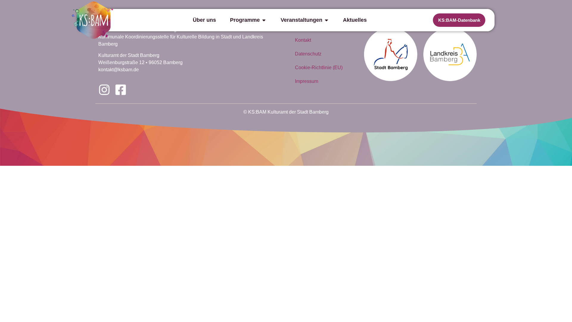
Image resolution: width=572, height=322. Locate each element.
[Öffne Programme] (264, 20)
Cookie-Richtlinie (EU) (319, 67)
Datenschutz (308, 53)
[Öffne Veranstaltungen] (326, 20)
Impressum (306, 81)
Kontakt (303, 40)
